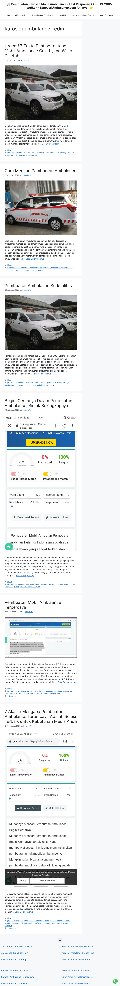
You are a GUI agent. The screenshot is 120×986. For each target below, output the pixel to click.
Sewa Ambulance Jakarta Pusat (16, 946)
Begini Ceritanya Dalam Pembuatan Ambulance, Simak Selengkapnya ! (38, 403)
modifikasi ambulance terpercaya (47, 693)
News (9, 150)
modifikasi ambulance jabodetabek (18, 923)
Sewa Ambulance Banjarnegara (77, 977)
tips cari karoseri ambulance (36, 270)
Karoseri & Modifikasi (16, 15)
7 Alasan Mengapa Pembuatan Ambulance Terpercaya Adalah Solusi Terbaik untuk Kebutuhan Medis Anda (41, 716)
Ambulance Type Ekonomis (14, 953)
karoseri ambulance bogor (36, 584)
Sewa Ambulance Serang (13, 959)
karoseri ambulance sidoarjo (62, 268)
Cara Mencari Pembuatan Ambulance (40, 170)
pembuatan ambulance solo (15, 385)
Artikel (63, 15)
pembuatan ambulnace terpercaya (40, 385)
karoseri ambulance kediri (40, 268)
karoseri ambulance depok (58, 584)
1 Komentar (11, 696)
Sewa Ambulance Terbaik (83, 15)
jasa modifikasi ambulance (17, 921)
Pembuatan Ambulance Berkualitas (38, 285)
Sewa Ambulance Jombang (75, 970)
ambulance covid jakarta (16, 153)
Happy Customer (106, 15)
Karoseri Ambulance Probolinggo (78, 953)
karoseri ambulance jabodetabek (43, 691)
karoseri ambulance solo (28, 155)
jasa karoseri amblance (16, 382)
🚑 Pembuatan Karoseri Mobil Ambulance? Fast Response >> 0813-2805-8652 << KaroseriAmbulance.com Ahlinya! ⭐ (60, 5)
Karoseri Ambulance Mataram (76, 959)
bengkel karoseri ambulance (18, 268)
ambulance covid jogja (36, 153)
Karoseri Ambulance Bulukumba (77, 946)
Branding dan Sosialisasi (42, 15)
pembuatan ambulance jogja (58, 382)
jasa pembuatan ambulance (18, 691)
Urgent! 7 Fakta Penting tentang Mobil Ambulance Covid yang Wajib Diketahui (38, 50)
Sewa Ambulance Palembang (76, 983)
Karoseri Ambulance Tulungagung (17, 977)
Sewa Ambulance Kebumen (14, 983)
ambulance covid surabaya (56, 153)
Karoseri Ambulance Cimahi (14, 970)
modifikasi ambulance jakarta (21, 693)
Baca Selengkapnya (51, 144)
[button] (60, 940)
